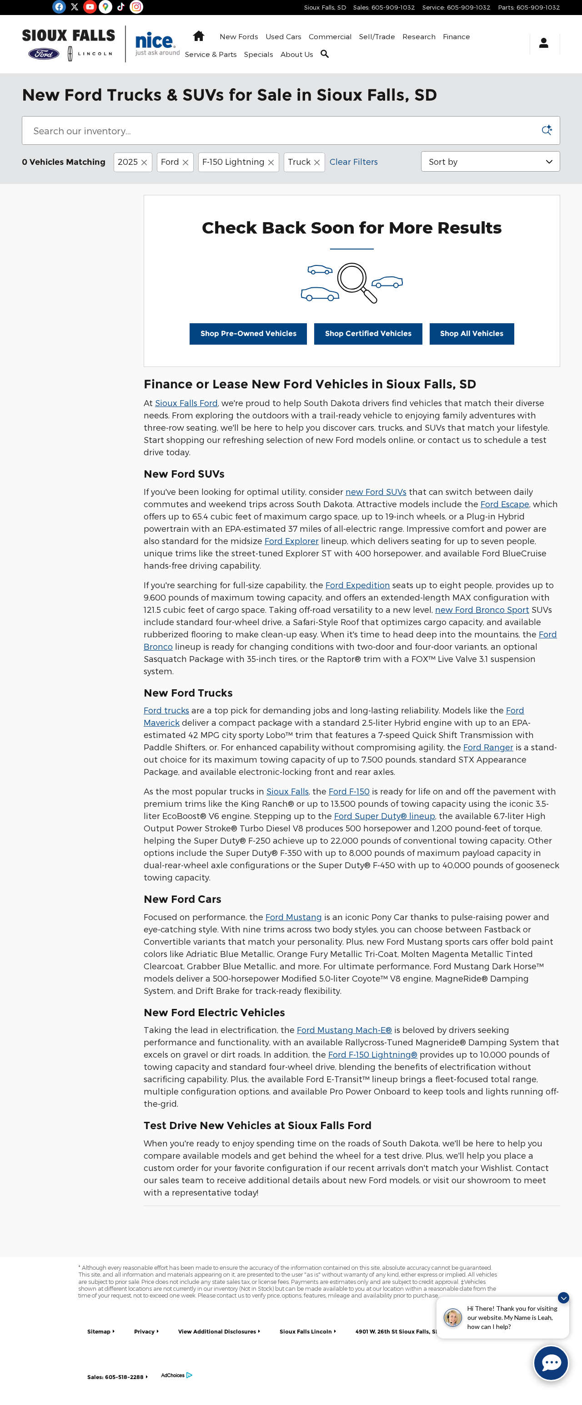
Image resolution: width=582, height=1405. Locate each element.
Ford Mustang (294, 916)
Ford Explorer (292, 540)
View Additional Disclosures (217, 1331)
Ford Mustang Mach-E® (344, 1029)
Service (211, 54)
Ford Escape (505, 504)
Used (283, 36)
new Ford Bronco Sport (482, 609)
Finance (456, 36)
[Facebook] (59, 7)
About (297, 54)
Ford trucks (166, 710)
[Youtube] (90, 7)
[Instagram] (136, 7)
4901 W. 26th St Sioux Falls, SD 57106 (406, 1331)
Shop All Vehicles (471, 333)
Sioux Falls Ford (186, 402)
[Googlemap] (105, 7)
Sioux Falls (287, 791)
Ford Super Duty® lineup (384, 815)
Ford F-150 (349, 791)
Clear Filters (354, 161)
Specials (258, 54)
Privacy (144, 1331)
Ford (170, 161)
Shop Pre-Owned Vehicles (248, 333)
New (239, 36)
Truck (299, 161)
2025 (128, 161)
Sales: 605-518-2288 (115, 1377)
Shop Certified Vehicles (368, 333)
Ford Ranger (488, 747)
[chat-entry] (551, 1363)
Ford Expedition (358, 585)
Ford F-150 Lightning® (372, 1054)
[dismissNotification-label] (563, 1297)
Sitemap (98, 1331)
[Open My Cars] (541, 44)
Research (419, 36)
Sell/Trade (377, 36)
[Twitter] (74, 7)
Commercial (330, 36)
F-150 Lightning (233, 161)
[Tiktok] (121, 7)
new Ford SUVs (376, 491)
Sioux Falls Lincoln (306, 1331)
